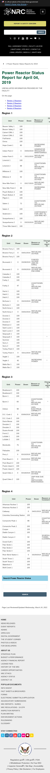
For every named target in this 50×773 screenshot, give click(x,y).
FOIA (38, 760)
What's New (15, 49)
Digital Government (10, 636)
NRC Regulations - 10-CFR (13, 707)
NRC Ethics (6, 673)
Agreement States (19, 46)
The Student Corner (11, 639)
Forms (4, 695)
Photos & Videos (9, 643)
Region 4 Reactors (14, 108)
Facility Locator (35, 46)
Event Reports (8, 627)
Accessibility (38, 766)
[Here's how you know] (25, 3)
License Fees (7, 664)
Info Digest (6, 688)
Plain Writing (7, 714)
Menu (43, 12)
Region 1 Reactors (14, 101)
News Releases (8, 623)
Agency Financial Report (13, 660)
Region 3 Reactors (14, 106)
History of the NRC (10, 667)
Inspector (15, 766)
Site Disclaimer (25, 769)
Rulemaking (6, 720)
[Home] (22, 11)
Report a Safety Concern (25, 23)
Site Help (25, 49)
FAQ (9, 46)
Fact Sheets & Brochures (13, 691)
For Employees (38, 769)
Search (41, 32)
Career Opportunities (11, 670)
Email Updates (16, 52)
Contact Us (35, 49)
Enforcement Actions (11, 717)
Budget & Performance (12, 657)
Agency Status (8, 677)
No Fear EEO (36, 763)
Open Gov (5, 633)
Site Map (28, 766)
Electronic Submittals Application (17, 698)
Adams (4, 630)
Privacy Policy (12, 769)
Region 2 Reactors (14, 103)
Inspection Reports (10, 711)
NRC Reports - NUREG (11, 704)
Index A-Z (26, 52)
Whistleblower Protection (19, 763)
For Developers (8, 646)
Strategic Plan (8, 654)
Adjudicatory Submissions (13, 701)
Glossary (5, 723)
